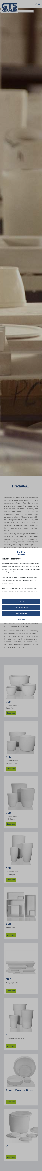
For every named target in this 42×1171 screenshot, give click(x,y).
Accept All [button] (21, 601)
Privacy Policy (21, 619)
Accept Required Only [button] (21, 607)
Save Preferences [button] (21, 613)
